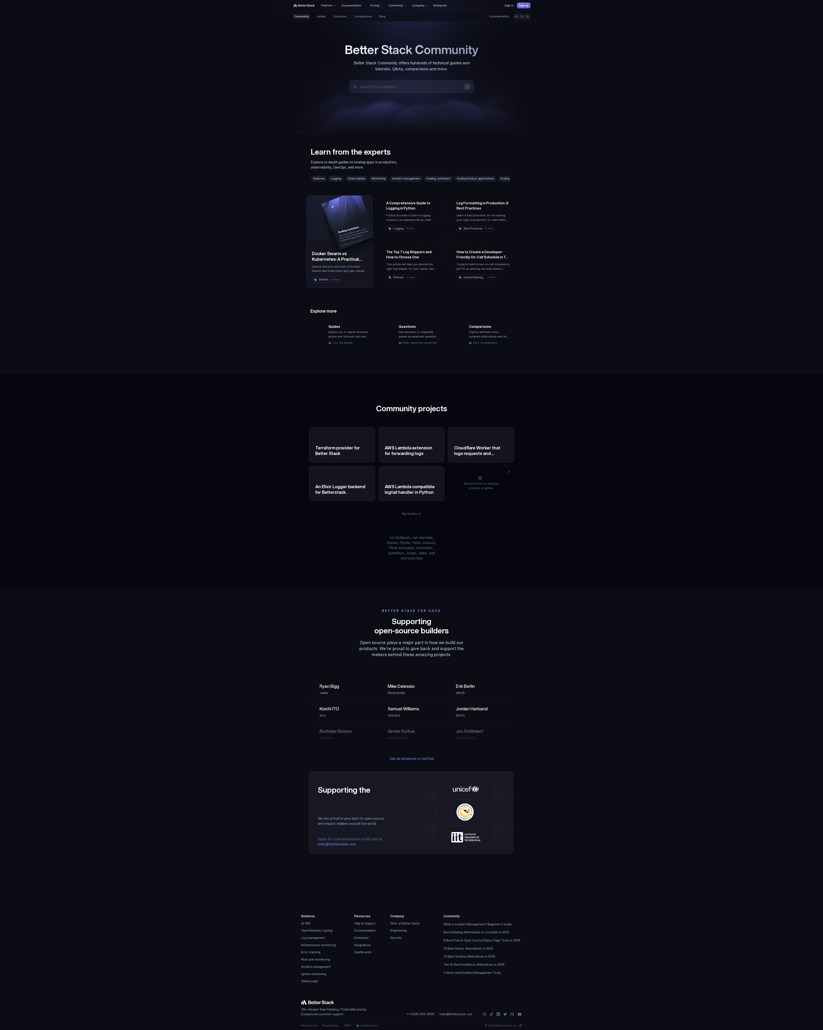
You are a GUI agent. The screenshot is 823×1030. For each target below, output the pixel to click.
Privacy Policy (330, 1025)
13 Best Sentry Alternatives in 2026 (468, 948)
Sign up (524, 5)
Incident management (406, 178)
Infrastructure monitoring (318, 945)
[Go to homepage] (304, 5)
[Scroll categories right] (496, 179)
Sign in (509, 5)
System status (369, 1025)
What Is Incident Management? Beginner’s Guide (477, 924)
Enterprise (361, 937)
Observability (356, 178)
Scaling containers (438, 178)
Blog (382, 16)
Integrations (362, 945)
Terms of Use (309, 1025)
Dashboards (362, 952)
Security (396, 937)
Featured (318, 178)
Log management (313, 937)
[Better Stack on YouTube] (519, 1014)
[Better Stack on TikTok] (491, 1014)
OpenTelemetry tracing (316, 930)
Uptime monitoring (313, 974)
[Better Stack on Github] (512, 1014)
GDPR (347, 1025)
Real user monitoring (315, 959)
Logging (336, 178)
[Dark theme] (527, 16)
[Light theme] (516, 16)
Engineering (398, 930)
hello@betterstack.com (337, 844)
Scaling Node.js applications (475, 178)
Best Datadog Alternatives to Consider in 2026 (476, 932)
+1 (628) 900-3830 (420, 1014)
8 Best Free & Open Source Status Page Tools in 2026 (481, 940)
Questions (340, 16)
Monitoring (379, 178)
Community (301, 16)
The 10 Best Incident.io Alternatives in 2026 (474, 964)
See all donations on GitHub (411, 758)
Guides (321, 16)
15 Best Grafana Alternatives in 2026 (469, 956)
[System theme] (521, 16)
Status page (309, 981)
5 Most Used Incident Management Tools (472, 972)
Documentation (499, 16)
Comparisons (363, 16)
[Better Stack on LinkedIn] (498, 1014)
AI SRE (306, 923)
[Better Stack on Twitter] (505, 1014)
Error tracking (310, 952)
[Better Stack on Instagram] (484, 1014)
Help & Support (364, 923)
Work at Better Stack (405, 923)
